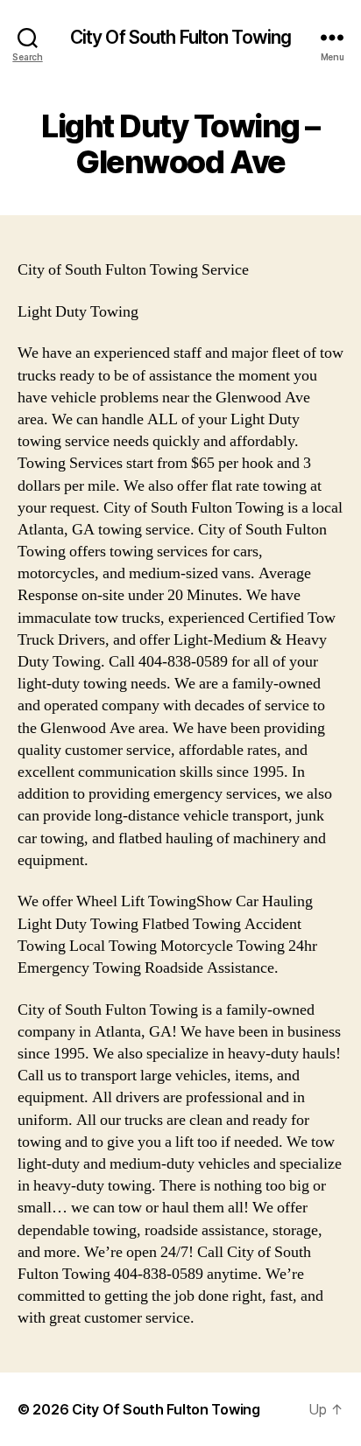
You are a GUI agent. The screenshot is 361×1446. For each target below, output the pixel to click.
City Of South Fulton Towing (180, 37)
